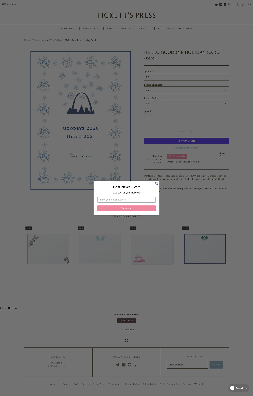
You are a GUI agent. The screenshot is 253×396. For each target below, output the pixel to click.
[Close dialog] (156, 183)
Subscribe (126, 208)
